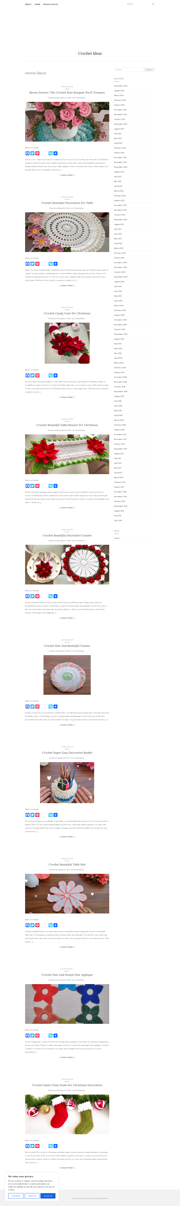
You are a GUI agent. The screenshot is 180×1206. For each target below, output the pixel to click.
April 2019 (118, 358)
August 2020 (119, 282)
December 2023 (120, 110)
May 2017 (117, 468)
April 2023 (118, 143)
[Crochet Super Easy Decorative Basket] (67, 782)
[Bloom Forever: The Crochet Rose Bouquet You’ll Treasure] (67, 122)
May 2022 (118, 181)
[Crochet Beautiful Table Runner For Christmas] (67, 454)
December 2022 (120, 157)
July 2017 (117, 458)
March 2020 (119, 305)
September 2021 (120, 219)
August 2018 (119, 396)
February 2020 (120, 310)
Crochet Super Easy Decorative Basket (67, 753)
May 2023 (118, 138)
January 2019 (119, 372)
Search (149, 70)
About (28, 4)
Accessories (66, 969)
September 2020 (121, 277)
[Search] (153, 4)
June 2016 (118, 520)
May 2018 (118, 410)
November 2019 (120, 325)
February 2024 (120, 100)
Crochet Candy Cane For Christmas (67, 313)
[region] (32, 1186)
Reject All (32, 1196)
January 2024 (119, 105)
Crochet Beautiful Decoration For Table (67, 203)
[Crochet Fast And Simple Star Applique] (67, 1004)
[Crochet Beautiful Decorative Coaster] (67, 564)
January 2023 (119, 153)
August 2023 (119, 129)
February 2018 (120, 425)
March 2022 (119, 191)
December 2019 (120, 320)
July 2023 (117, 133)
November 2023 (120, 114)
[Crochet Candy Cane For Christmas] (67, 343)
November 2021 (120, 210)
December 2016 (120, 492)
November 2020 (120, 267)
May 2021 (117, 239)
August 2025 (119, 91)
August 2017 (119, 453)
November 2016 (120, 496)
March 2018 (119, 420)
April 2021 (118, 243)
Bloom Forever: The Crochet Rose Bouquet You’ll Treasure (67, 92)
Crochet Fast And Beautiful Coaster (67, 646)
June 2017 (118, 463)
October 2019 (119, 329)
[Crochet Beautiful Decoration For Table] (67, 232)
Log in (116, 538)
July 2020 (118, 286)
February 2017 (120, 482)
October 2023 (119, 119)
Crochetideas (80, 98)
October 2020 (119, 272)
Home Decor (67, 87)
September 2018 (120, 391)
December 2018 (120, 377)
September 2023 (120, 124)
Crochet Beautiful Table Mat (67, 864)
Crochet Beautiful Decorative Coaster (67, 535)
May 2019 (118, 353)
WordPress (104, 1198)
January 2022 (119, 200)
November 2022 (120, 162)
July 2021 (117, 229)
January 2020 (119, 315)
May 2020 (118, 296)
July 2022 (117, 176)
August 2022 (119, 172)
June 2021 (118, 234)
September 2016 (120, 506)
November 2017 (120, 439)
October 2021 (119, 215)
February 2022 (120, 196)
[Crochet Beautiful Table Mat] (67, 893)
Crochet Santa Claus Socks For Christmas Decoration (67, 1085)
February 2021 (120, 253)
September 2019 (120, 334)
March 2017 (118, 477)
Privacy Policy (50, 4)
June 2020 (118, 291)
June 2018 (118, 406)
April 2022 (118, 186)
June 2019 (118, 348)
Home (37, 4)
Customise (16, 1196)
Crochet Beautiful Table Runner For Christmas (67, 425)
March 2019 (119, 363)
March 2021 (118, 248)
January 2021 (119, 258)
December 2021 (120, 205)
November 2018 (120, 382)
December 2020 (120, 262)
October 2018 (119, 387)
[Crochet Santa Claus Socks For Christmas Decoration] (67, 1114)
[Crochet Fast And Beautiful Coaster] (67, 675)
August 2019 (119, 339)
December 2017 (120, 434)
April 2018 (118, 415)
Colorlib (88, 1198)
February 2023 (120, 148)
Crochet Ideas (90, 53)
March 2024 (119, 95)
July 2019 (117, 344)
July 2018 (117, 401)
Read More (67, 175)
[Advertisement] (90, 27)
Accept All (48, 1196)
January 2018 (119, 430)
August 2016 (119, 511)
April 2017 (118, 473)
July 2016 (117, 516)
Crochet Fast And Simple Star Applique (67, 975)
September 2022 (120, 167)
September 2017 (120, 449)
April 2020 (118, 301)
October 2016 (119, 501)
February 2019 (120, 367)
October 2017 (119, 444)
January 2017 (119, 487)
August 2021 (119, 224)
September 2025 (120, 86)
